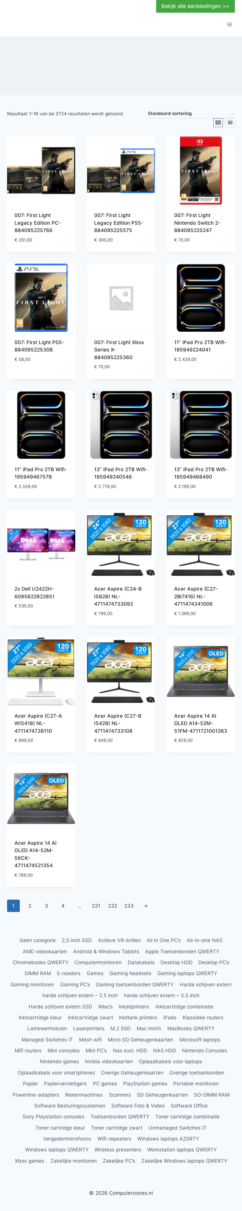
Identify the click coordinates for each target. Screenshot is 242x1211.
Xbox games (29, 1161)
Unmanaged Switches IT (177, 1128)
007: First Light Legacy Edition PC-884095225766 (37, 222)
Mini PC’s (96, 1051)
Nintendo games (59, 1061)
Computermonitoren (98, 962)
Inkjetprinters (134, 1007)
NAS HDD (164, 1051)
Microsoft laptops (199, 1040)
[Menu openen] (229, 24)
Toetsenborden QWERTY (119, 1117)
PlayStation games (145, 1084)
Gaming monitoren (32, 984)
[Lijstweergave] (230, 122)
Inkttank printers (138, 1018)
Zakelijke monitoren (73, 1161)
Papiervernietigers (65, 1084)
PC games (105, 1084)
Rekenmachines (84, 1095)
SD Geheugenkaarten (162, 1095)
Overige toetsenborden (196, 1073)
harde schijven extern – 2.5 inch (80, 995)
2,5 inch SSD (77, 940)
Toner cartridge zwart (117, 1128)
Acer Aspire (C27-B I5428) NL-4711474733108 (117, 723)
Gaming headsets (130, 973)
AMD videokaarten (45, 951)
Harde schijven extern (206, 984)
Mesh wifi (90, 1040)
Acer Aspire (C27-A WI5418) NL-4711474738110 (38, 723)
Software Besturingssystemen (69, 1106)
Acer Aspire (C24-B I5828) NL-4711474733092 (118, 596)
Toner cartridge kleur (60, 1128)
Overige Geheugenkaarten (132, 1073)
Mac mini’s (149, 1028)
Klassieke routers (203, 1018)
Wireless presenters (117, 1150)
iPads (169, 1018)
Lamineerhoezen (47, 1028)
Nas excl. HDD (130, 1051)
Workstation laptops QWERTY (182, 1150)
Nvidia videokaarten (109, 1061)
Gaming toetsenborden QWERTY (135, 984)
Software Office (189, 1106)
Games (95, 973)
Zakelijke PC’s (119, 1161)
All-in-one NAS (205, 940)
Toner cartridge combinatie (187, 1117)
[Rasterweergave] (218, 122)
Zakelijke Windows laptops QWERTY (184, 1161)
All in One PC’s (164, 940)
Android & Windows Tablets (106, 951)
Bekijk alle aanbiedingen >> (195, 6)
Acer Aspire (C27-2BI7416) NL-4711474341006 (196, 596)
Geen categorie (37, 940)
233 (129, 906)
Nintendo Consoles (204, 1051)
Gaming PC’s (75, 984)
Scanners (120, 1095)
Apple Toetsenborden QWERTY (182, 951)
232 (112, 906)
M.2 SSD (120, 1028)
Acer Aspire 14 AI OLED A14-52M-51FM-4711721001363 (200, 723)
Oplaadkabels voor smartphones (56, 1073)
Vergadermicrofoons (67, 1139)
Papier (30, 1084)
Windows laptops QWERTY (57, 1150)
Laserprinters (88, 1028)
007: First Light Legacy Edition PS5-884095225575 (118, 222)
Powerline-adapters (35, 1095)
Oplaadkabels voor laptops (170, 1061)
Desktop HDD (176, 962)
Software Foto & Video (138, 1106)
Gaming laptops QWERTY (187, 973)
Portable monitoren (196, 1084)
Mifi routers (28, 1051)
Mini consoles (64, 1051)
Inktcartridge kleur (40, 1018)
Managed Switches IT (47, 1040)
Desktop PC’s (213, 962)
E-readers (69, 973)
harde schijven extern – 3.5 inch (162, 995)
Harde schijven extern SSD (60, 1007)
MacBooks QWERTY (191, 1028)
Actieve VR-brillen (119, 940)
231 (96, 906)
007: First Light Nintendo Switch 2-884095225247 (197, 222)
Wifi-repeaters (114, 1139)
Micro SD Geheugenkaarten (140, 1040)
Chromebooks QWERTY (40, 962)
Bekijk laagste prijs (39, 369)
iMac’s (105, 1007)
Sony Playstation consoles (53, 1117)
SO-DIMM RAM (212, 1095)
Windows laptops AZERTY (168, 1139)
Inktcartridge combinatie (184, 1007)
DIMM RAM (38, 973)
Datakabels (141, 962)
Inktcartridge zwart (90, 1018)
